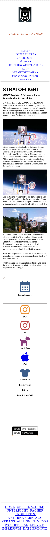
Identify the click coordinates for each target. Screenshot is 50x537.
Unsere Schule (24, 54)
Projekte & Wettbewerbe (24, 65)
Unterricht (24, 58)
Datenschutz (35, 528)
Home (24, 50)
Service (24, 79)
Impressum (11, 528)
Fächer (24, 61)
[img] (25, 14)
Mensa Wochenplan (25, 76)
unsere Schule (30, 507)
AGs (24, 68)
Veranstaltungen (24, 72)
